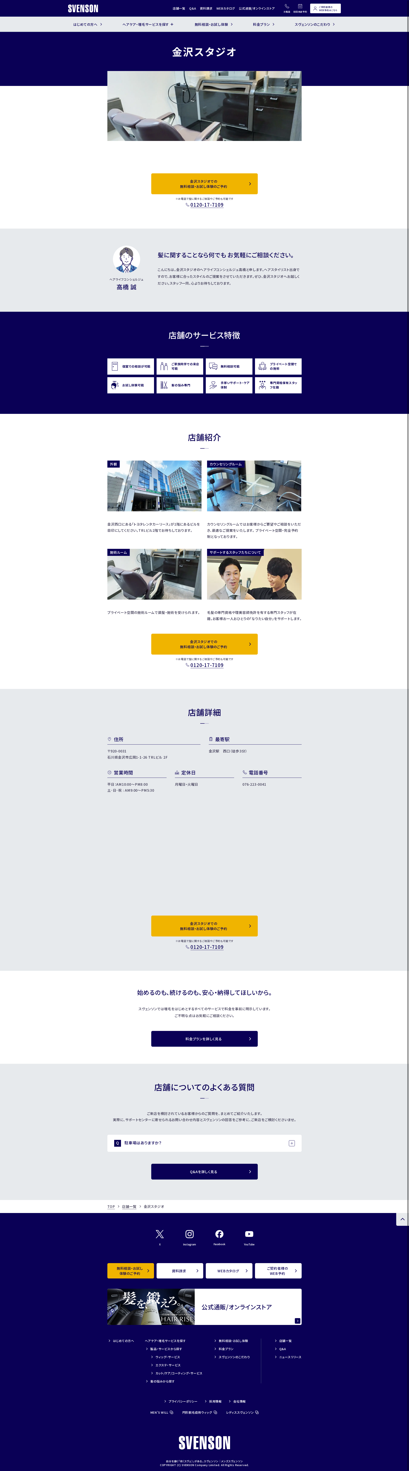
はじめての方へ (123, 1341)
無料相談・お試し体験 (233, 1341)
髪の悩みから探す (162, 1381)
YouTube (249, 1244)
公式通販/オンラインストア (257, 8)
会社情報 (239, 1401)
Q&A (192, 8)
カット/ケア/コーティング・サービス (179, 1373)
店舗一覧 (179, 8)
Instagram (189, 1244)
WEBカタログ (225, 8)
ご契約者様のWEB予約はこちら (328, 8)
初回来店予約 (300, 11)
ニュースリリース (290, 1357)
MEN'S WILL (159, 1412)
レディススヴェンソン (240, 1412)
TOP (111, 1206)
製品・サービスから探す (166, 1349)
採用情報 (215, 1401)
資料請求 (206, 8)
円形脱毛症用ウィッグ (197, 1412)
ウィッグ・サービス (168, 1357)
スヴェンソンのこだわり (234, 1357)
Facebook (219, 1244)
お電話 (287, 11)
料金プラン (226, 1349)
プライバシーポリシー (183, 1401)
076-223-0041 (254, 784)
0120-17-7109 (207, 204)
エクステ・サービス (168, 1365)
